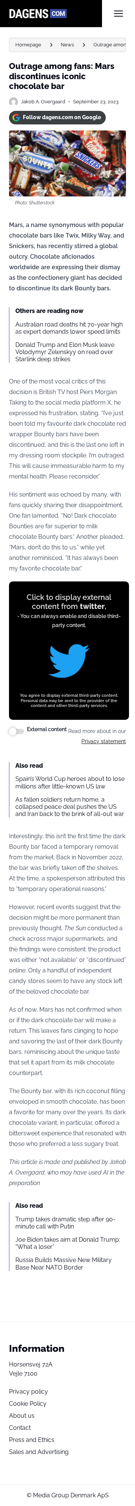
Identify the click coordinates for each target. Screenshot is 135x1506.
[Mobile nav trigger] (118, 13)
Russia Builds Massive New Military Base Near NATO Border (63, 1263)
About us (21, 1415)
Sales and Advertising (39, 1451)
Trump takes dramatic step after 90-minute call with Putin (65, 1223)
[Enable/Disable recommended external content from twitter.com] (16, 731)
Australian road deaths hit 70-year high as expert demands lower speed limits (69, 328)
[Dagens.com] (55, 13)
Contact (20, 1427)
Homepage (28, 45)
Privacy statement (103, 741)
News (67, 45)
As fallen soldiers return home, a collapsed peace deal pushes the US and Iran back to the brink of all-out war (69, 806)
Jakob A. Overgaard (43, 101)
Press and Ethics (31, 1439)
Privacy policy (28, 1391)
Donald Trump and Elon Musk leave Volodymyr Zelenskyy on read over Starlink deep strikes (64, 352)
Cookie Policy (27, 1403)
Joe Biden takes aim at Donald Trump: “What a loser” (67, 1243)
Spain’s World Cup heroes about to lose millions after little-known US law (69, 782)
